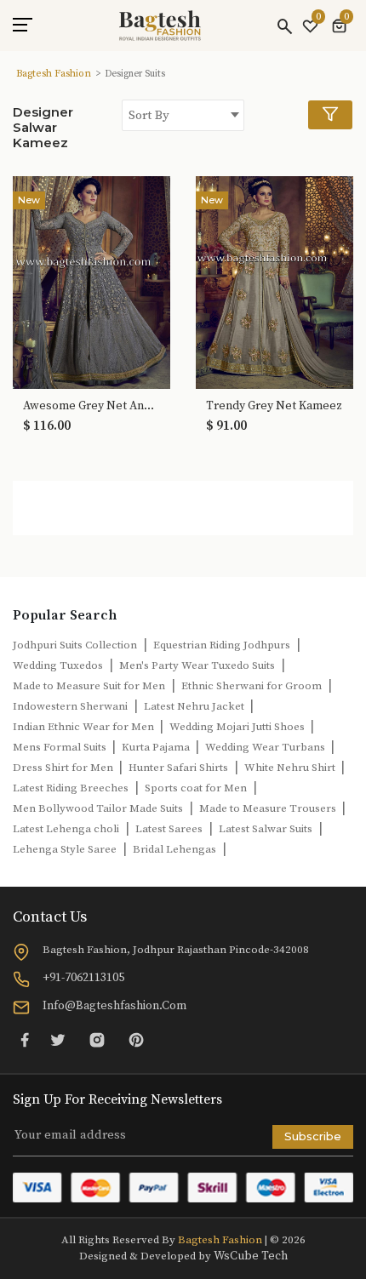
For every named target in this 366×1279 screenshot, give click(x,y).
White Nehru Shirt (291, 767)
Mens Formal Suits (61, 747)
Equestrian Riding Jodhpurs (221, 645)
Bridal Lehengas (174, 849)
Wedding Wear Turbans (266, 747)
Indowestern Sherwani (70, 706)
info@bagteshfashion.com (114, 1005)
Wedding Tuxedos (58, 665)
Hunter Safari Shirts (178, 767)
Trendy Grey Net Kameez (274, 406)
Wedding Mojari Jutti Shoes (238, 727)
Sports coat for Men (196, 788)
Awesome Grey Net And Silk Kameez (91, 406)
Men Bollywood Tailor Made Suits (98, 808)
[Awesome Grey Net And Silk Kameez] (91, 281)
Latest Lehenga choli (66, 829)
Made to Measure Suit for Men (89, 686)
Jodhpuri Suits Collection (75, 645)
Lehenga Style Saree (65, 849)
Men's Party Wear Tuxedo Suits (197, 665)
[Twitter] (58, 1040)
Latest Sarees (169, 829)
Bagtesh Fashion (53, 73)
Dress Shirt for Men (64, 767)
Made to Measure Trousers (269, 808)
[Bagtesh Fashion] (160, 25)
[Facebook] (25, 1040)
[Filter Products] (330, 114)
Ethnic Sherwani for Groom (251, 686)
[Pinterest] (136, 1040)
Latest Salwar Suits (265, 829)
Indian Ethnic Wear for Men (85, 727)
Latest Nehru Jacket (195, 706)
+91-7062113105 (83, 977)
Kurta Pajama (157, 747)
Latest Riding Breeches (71, 788)
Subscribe (312, 1136)
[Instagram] (97, 1040)
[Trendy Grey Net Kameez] (274, 281)
